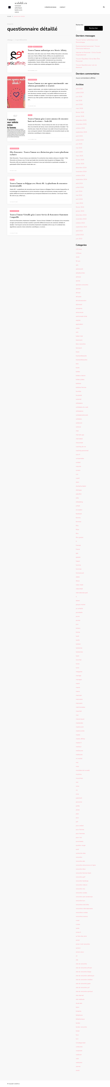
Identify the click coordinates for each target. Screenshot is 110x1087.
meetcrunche (80, 731)
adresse (78, 277)
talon (77, 1007)
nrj (77, 790)
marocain (79, 695)
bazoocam (79, 340)
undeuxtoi (79, 1047)
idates (78, 577)
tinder (78, 1031)
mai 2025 (79, 148)
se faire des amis (81, 936)
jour (77, 624)
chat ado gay (80, 435)
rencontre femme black (83, 873)
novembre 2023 (81, 219)
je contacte (79, 608)
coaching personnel (82, 451)
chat (77, 431)
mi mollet (79, 758)
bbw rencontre (81, 344)
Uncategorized (14, 148)
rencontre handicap (82, 881)
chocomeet (79, 443)
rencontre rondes (81, 893)
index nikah (79, 585)
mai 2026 (79, 100)
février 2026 (80, 112)
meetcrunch (80, 727)
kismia (78, 632)
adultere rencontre (82, 285)
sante (77, 928)
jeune (78, 616)
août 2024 (79, 183)
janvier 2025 (80, 164)
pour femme (80, 830)
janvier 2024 (80, 211)
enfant (78, 506)
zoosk (77, 1070)
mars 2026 (79, 108)
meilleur (78, 747)
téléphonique (80, 1019)
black (77, 352)
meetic (30, 46)
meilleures (79, 751)
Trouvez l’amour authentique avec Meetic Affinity (47, 50)
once (77, 794)
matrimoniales (32, 79)
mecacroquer (80, 719)
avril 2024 (79, 199)
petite (78, 806)
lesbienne (79, 648)
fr (76, 541)
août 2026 (79, 89)
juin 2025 (79, 144)
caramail (78, 399)
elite (77, 498)
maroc (78, 691)
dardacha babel (81, 486)
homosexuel (80, 573)
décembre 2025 (81, 120)
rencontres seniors (82, 916)
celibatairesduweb (82, 415)
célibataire (79, 403)
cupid (77, 478)
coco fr (78, 454)
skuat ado (79, 1003)
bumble (78, 391)
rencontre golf (80, 877)
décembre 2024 (81, 168)
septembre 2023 (81, 227)
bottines (78, 383)
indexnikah (79, 589)
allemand (79, 304)
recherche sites (81, 853)
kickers (78, 628)
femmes (78, 522)
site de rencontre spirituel (84, 991)
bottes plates (80, 379)
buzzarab (79, 395)
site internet (80, 995)
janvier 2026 (80, 116)
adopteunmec (80, 273)
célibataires (79, 411)
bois (77, 364)
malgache (79, 672)
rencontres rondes (82, 912)
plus (77, 818)
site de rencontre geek (83, 984)
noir (77, 782)
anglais (78, 320)
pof (77, 822)
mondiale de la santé (83, 770)
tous (77, 1035)
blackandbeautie (81, 356)
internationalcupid (82, 593)
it (76, 597)
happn (78, 561)
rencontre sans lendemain (84, 897)
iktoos (78, 581)
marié (78, 683)
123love (78, 253)
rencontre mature (81, 885)
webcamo (79, 1062)
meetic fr (79, 743)
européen (79, 510)
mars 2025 (79, 156)
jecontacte (79, 612)
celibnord (79, 423)
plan (77, 814)
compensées (80, 458)
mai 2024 (79, 195)
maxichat (79, 711)
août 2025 (79, 136)
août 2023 (79, 231)
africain (78, 293)
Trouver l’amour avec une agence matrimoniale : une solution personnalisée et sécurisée (48, 84)
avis (77, 332)
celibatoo (79, 419)
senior (78, 940)
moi (77, 762)
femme (30, 115)
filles (77, 529)
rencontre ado (80, 861)
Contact (62, 7)
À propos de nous (50, 7)
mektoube (79, 755)
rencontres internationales (84, 908)
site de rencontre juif (82, 987)
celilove (78, 427)
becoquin (79, 348)
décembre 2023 (81, 215)
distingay (79, 490)
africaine (78, 297)
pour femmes (80, 833)
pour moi (79, 837)
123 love (79, 249)
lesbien (78, 644)
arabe (78, 328)
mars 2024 (79, 203)
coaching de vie (81, 447)
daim (77, 482)
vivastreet (79, 1051)
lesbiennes (79, 652)
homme (78, 565)
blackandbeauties (81, 360)
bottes (78, 372)
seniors (78, 948)
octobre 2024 (80, 175)
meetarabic (79, 723)
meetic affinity (37, 46)
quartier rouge (80, 845)
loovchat (78, 660)
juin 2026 (79, 96)
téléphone (79, 1015)
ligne (77, 656)
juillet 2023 (80, 235)
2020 (77, 257)
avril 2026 (79, 104)
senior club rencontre (83, 944)
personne (79, 802)
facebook (79, 514)
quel (77, 849)
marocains (79, 703)
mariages (79, 680)
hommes (78, 569)
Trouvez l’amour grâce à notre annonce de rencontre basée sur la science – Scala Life (48, 120)
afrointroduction (81, 301)
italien (78, 601)
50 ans (78, 261)
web (77, 1059)
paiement (79, 798)
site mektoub (80, 999)
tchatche (78, 1011)
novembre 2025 (81, 124)
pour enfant (80, 826)
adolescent (79, 269)
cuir (77, 474)
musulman (79, 778)
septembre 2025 (81, 132)
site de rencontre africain (84, 968)
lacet (77, 636)
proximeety (79, 841)
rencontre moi (80, 889)
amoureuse (79, 312)
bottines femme (81, 387)
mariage (78, 676)
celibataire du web (82, 407)
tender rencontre (81, 1027)
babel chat (79, 336)
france (78, 549)
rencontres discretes (82, 905)
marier (78, 687)
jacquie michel (80, 605)
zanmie (78, 1066)
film (77, 533)
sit (76, 956)
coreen (78, 470)
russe (77, 920)
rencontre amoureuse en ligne (86, 865)
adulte (78, 281)
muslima (78, 774)
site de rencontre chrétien (84, 980)
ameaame (79, 308)
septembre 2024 (81, 179)
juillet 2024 (80, 187)
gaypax (78, 557)
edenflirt (78, 494)
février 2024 (80, 207)
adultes (78, 289)
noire (77, 786)
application (79, 324)
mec (77, 715)
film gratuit (79, 537)
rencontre (79, 857)
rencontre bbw (81, 869)
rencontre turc (80, 901)
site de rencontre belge (83, 972)
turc (77, 1039)
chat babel (79, 439)
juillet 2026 (80, 93)
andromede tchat (81, 316)
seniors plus (80, 952)
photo (78, 810)
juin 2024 (79, 191)
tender (78, 1023)
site (77, 960)
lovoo (77, 664)
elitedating (79, 502)
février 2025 (80, 160)
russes (78, 924)
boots (77, 368)
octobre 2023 (80, 223)
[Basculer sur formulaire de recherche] (104, 7)
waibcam (79, 1055)
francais (78, 545)
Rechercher (79, 25)
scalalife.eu (21, 3)
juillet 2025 (80, 140)
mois (77, 766)
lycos (77, 668)
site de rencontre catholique (85, 976)
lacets (78, 640)
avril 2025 (79, 152)
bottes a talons (80, 376)
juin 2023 (79, 239)
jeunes (78, 620)
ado (77, 265)
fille (77, 526)
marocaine (79, 699)
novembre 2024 (81, 172)
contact (78, 462)
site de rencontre (81, 964)
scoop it (78, 932)
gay (77, 553)
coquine (78, 466)
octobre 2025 (80, 128)
